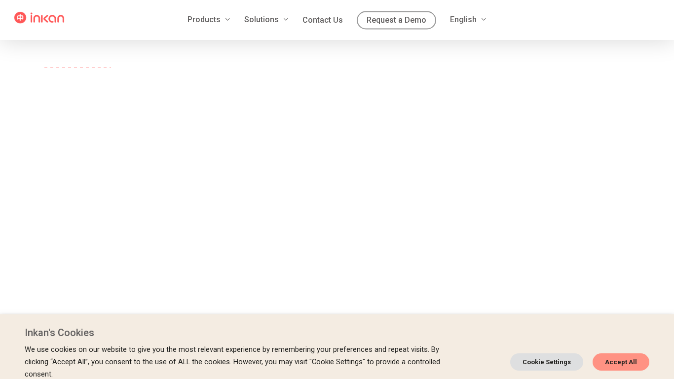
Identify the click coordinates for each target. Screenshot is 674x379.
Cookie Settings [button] (547, 362)
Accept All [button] (621, 362)
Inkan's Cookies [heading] (59, 333)
